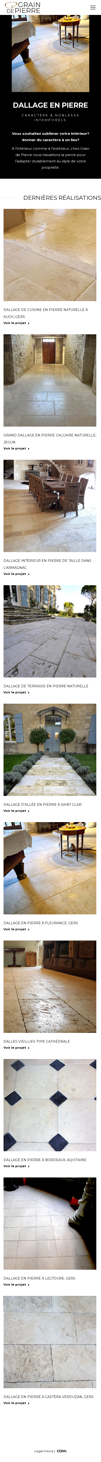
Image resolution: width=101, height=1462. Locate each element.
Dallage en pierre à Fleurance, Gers (41, 923)
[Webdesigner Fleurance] (62, 1451)
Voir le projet (15, 323)
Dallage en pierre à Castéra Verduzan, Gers (48, 1397)
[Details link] (50, 255)
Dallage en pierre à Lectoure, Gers (39, 1278)
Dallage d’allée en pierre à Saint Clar (43, 804)
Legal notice (43, 1451)
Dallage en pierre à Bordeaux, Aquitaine (45, 1160)
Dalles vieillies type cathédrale (37, 1041)
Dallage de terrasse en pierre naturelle (46, 686)
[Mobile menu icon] (93, 7)
